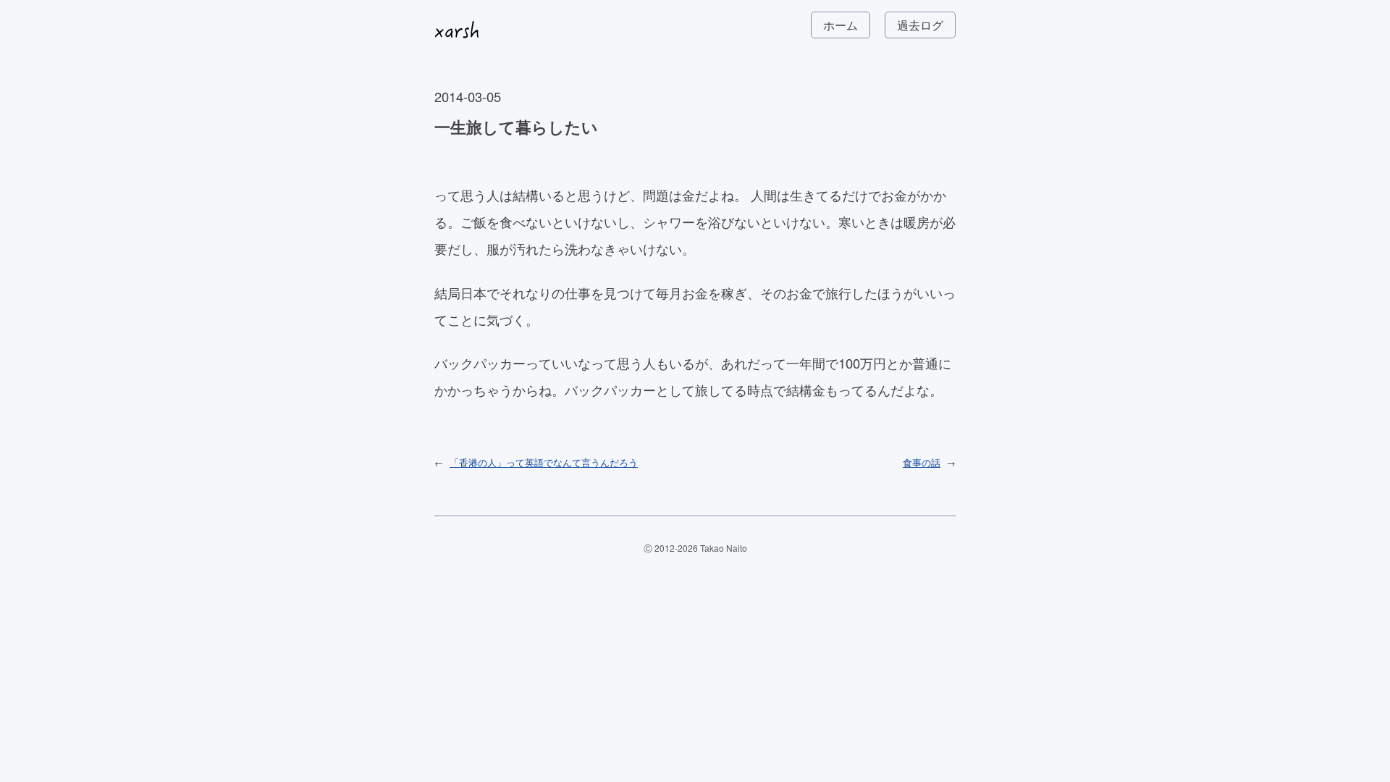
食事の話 (921, 462)
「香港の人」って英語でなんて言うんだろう (544, 462)
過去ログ (920, 25)
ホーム (840, 25)
